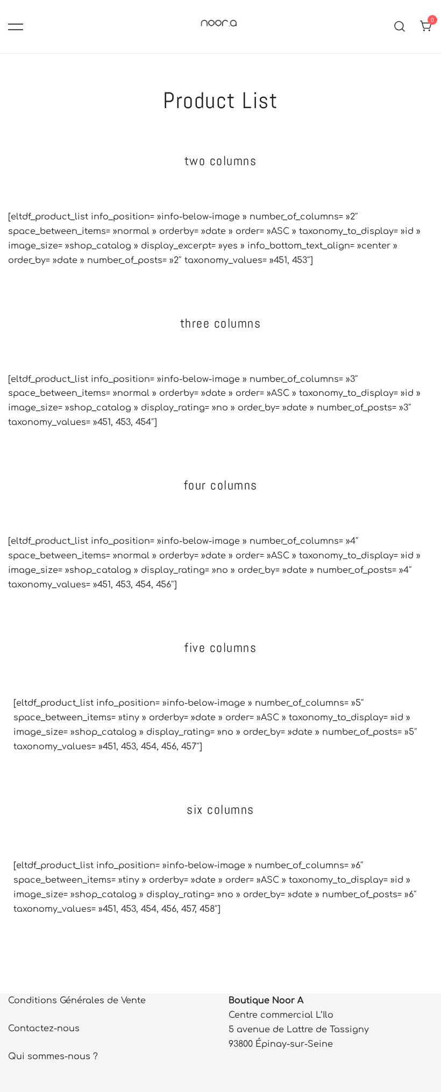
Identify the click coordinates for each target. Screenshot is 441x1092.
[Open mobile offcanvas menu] (15, 26)
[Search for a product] (400, 26)
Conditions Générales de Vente (77, 1000)
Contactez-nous (44, 1028)
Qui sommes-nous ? (53, 1056)
